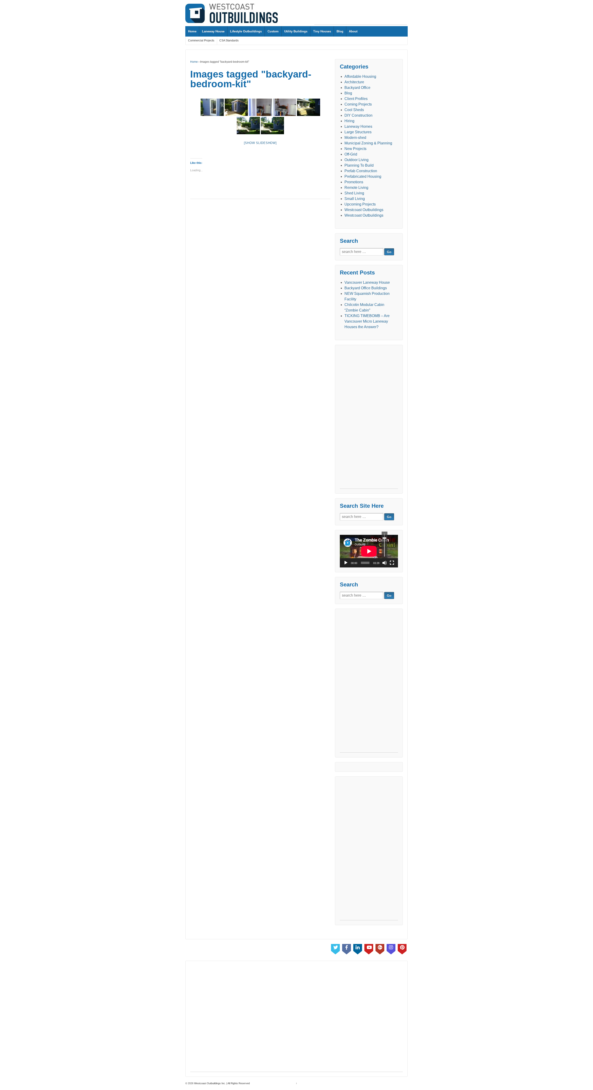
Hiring (349, 121)
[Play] (346, 563)
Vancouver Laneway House (367, 282)
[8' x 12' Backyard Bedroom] (212, 107)
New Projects (355, 149)
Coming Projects (358, 104)
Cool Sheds (354, 110)
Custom (273, 31)
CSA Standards (229, 40)
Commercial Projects (201, 40)
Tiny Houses (322, 31)
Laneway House (213, 31)
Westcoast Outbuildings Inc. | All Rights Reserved (221, 1083)
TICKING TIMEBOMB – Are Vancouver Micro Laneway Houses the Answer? (367, 321)
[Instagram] (391, 948)
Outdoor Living (356, 160)
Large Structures (358, 132)
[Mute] (384, 563)
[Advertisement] (360, 14)
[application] (369, 551)
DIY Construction (358, 115)
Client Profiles (356, 99)
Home (192, 31)
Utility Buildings (295, 31)
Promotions (353, 182)
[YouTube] (369, 948)
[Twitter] (335, 948)
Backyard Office (357, 88)
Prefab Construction (360, 171)
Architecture (354, 82)
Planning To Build (359, 165)
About (353, 31)
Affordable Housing (360, 76)
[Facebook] (346, 948)
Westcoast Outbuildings (363, 210)
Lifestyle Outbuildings (246, 31)
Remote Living (356, 188)
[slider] (384, 545)
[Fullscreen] (392, 563)
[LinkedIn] (357, 948)
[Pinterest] (402, 948)
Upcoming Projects (360, 204)
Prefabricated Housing (362, 176)
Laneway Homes (358, 126)
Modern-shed (355, 138)
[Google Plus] (380, 948)
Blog (340, 31)
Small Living (354, 199)
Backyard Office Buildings (365, 288)
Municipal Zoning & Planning (368, 143)
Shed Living (354, 193)
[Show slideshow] (260, 143)
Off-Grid (350, 154)
